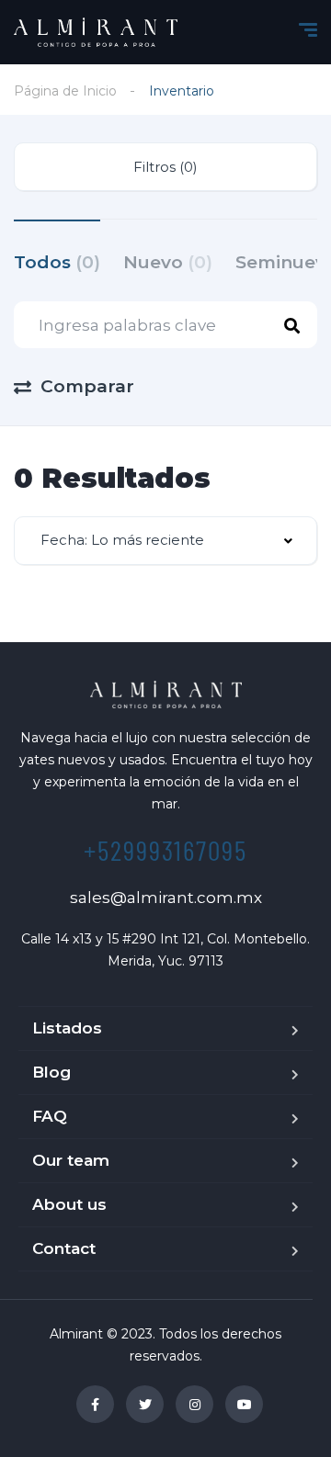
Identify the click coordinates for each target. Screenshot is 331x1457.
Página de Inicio (65, 91)
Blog (51, 1072)
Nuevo (167, 262)
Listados (67, 1028)
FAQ (49, 1116)
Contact (64, 1248)
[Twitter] (145, 1404)
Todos (57, 262)
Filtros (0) (165, 166)
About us (69, 1204)
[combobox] (165, 540)
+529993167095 (165, 849)
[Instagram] (194, 1404)
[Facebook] (95, 1404)
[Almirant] (95, 32)
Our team (70, 1160)
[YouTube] (244, 1404)
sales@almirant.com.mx (166, 897)
